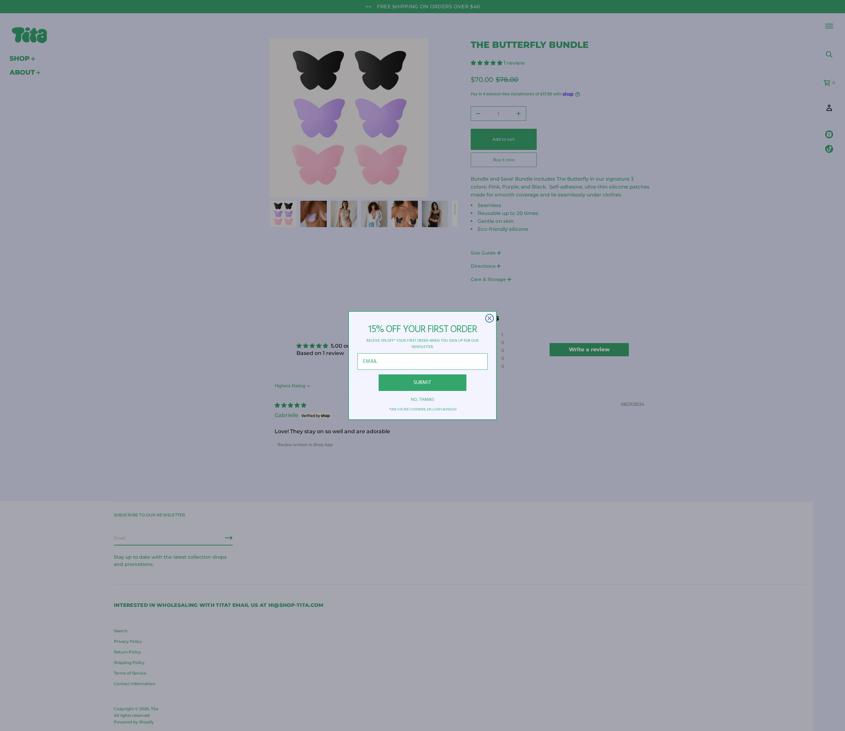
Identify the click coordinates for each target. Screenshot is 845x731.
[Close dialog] (489, 318)
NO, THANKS (422, 399)
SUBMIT (422, 382)
